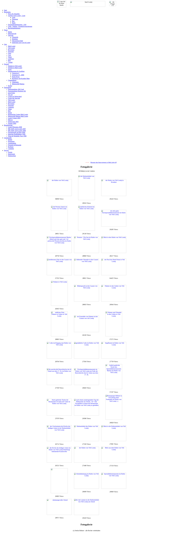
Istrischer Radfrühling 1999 (16, 134)
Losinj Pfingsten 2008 (15, 127)
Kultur (10, 86)
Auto (13, 17)
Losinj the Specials (14, 98)
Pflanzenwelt (12, 33)
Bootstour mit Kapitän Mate (21, 78)
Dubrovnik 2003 (13, 121)
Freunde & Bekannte (14, 145)
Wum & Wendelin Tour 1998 (17, 136)
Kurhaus (10, 147)
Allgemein (15, 82)
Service (6, 150)
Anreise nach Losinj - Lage (16, 15)
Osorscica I (15, 73)
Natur (6, 30)
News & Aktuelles (14, 14)
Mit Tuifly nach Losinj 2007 (17, 129)
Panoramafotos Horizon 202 (17, 91)
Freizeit (6, 64)
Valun (10, 57)
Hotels (10, 139)
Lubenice (11, 59)
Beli (9, 60)
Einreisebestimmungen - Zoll (17, 24)
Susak (10, 113)
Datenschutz (12, 156)
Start (5, 10)
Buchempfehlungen (14, 28)
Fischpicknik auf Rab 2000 (16, 132)
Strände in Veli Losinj (15, 66)
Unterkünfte (8, 138)
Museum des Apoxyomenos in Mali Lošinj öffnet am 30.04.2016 (105, 162)
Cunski (10, 62)
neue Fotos (11, 93)
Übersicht (15, 37)
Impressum (11, 154)
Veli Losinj (11, 48)
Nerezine (11, 51)
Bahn (13, 23)
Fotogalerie (7, 87)
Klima (10, 32)
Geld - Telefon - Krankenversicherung (20, 26)
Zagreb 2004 (12, 123)
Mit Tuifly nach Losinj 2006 (17, 130)
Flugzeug (15, 19)
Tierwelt (10, 35)
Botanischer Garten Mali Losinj (18, 114)
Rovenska (11, 50)
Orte (5, 44)
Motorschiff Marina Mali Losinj (18, 116)
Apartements (12, 143)
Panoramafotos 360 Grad (16, 89)
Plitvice (10, 120)
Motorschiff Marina (18, 84)
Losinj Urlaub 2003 (14, 118)
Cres (9, 55)
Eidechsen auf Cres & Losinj (21, 42)
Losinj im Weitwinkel (15, 96)
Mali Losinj (11, 46)
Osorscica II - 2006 (18, 75)
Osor (9, 53)
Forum (10, 152)
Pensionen (11, 141)
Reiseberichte (8, 125)
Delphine (15, 39)
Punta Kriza (16, 77)
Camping (11, 148)
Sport (9, 69)
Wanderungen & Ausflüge (16, 71)
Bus (13, 21)
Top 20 (10, 95)
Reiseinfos (7, 12)
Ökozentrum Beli (17, 41)
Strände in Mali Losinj (15, 68)
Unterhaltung (12, 80)
